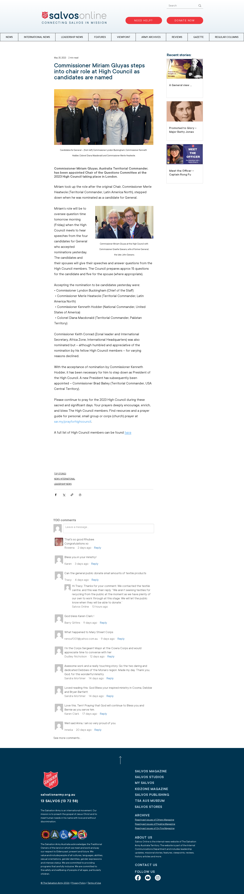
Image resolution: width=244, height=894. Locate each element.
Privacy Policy (78, 883)
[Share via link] (72, 494)
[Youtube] (148, 878)
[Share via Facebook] (55, 494)
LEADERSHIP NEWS (63, 484)
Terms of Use (94, 883)
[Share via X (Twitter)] (63, 494)
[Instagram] (158, 878)
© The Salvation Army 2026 (55, 883)
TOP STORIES (60, 473)
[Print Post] (80, 494)
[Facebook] (138, 878)
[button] (226, 37)
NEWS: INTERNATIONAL (64, 479)
